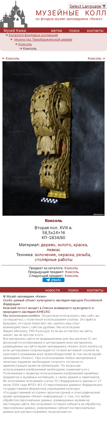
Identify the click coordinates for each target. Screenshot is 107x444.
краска (80, 244)
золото (64, 244)
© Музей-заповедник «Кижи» (25, 296)
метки (56, 30)
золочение (45, 254)
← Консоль (10, 58)
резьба (83, 254)
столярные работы (53, 259)
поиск (74, 30)
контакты (95, 30)
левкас (53, 249)
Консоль (25, 44)
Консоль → (96, 58)
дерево (48, 244)
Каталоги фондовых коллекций (33, 35)
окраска (66, 254)
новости (52, 290)
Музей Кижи (15, 30)
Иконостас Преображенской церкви (43, 39)
